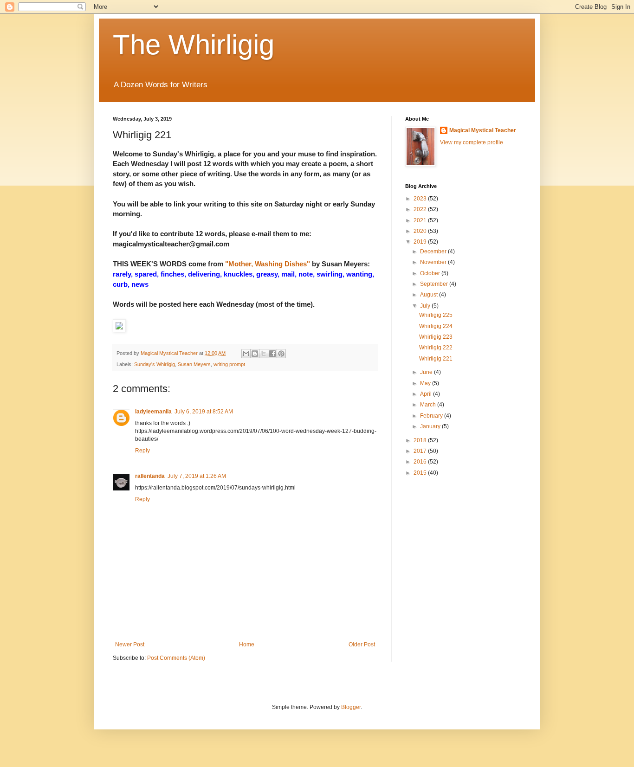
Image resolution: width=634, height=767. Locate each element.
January (431, 426)
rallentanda (150, 476)
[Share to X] (263, 353)
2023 (421, 198)
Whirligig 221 (436, 358)
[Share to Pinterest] (281, 353)
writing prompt (229, 364)
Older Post (362, 644)
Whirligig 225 (436, 315)
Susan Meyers (194, 364)
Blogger (351, 707)
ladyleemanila (153, 411)
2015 (421, 473)
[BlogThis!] (254, 353)
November (434, 262)
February (432, 416)
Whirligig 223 (436, 337)
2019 (421, 241)
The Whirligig (193, 44)
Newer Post (129, 644)
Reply (142, 450)
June (427, 372)
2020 (421, 231)
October (430, 273)
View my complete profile (471, 142)
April (426, 394)
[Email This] (246, 353)
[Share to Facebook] (272, 353)
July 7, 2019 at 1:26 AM (197, 476)
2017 (421, 451)
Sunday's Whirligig (154, 364)
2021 (421, 220)
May (426, 383)
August (429, 294)
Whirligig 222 (436, 347)
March (428, 404)
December (434, 251)
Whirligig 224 (436, 326)
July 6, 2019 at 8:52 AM (204, 411)
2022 (421, 209)
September (434, 284)
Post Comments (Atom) (176, 658)
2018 (421, 440)
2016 (421, 461)
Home (246, 644)
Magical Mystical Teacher (482, 130)
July (426, 306)
